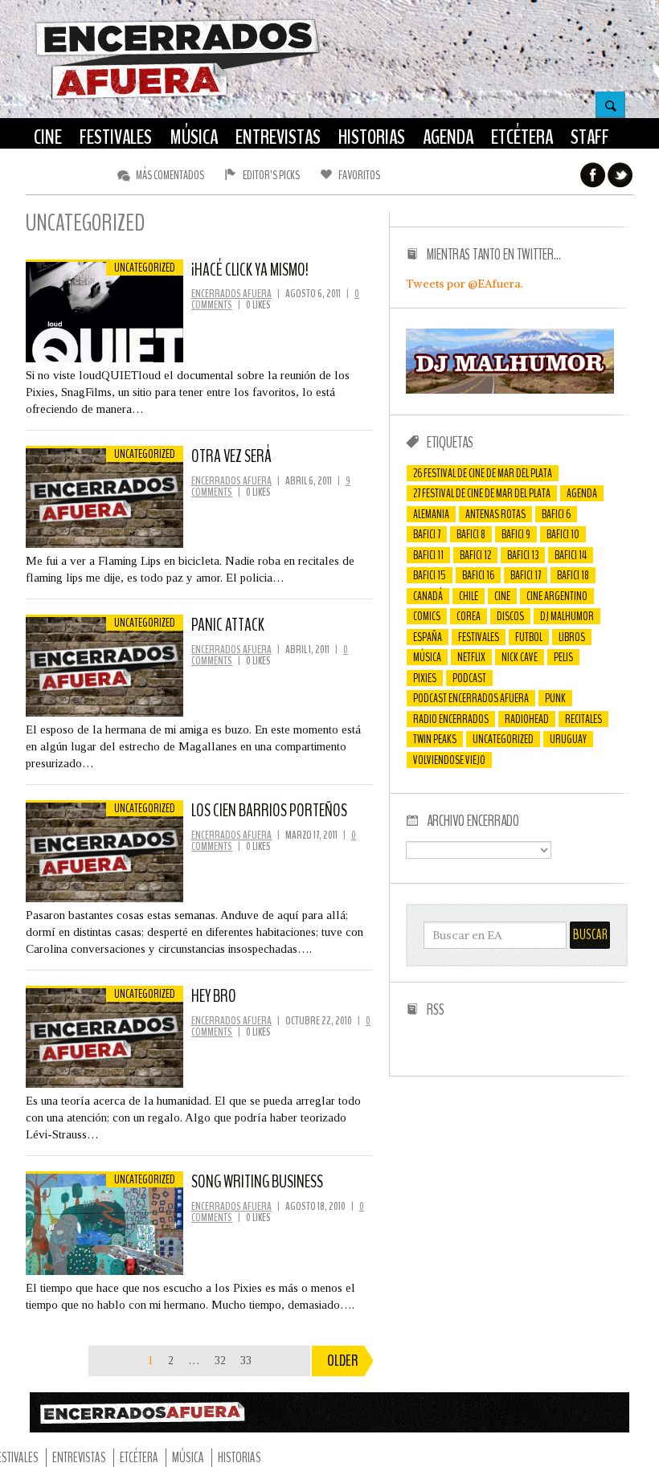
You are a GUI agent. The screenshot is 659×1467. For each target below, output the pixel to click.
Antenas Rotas (495, 514)
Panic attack (227, 625)
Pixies (424, 678)
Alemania (431, 514)
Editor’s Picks (271, 175)
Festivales (478, 637)
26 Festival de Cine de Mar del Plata (482, 473)
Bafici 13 (522, 555)
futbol (528, 637)
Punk (555, 698)
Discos (510, 616)
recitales (583, 719)
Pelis (563, 657)
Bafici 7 (426, 534)
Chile (468, 596)
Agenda (582, 493)
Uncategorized (503, 739)
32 (220, 1361)
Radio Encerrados (451, 719)
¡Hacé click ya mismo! (250, 270)
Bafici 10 (562, 534)
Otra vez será (231, 456)
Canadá (428, 596)
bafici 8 (470, 534)
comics (426, 616)
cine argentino (556, 596)
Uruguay (568, 739)
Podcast (469, 678)
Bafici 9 (515, 534)
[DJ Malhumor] (510, 389)
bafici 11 (428, 555)
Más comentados (170, 175)
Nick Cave (519, 657)
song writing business (257, 1182)
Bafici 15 (429, 575)
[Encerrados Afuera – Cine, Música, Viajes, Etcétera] (177, 97)
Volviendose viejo (449, 760)
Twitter (620, 175)
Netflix (471, 657)
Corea (468, 616)
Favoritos (359, 175)
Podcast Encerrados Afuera (471, 698)
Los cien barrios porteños (269, 811)
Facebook (593, 175)
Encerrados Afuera (231, 293)
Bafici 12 (475, 555)
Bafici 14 (571, 555)
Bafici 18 (573, 575)
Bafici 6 (556, 514)
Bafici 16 (478, 575)
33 (246, 1361)
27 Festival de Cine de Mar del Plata (482, 493)
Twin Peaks (434, 739)
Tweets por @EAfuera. (464, 283)
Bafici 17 (525, 575)
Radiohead (527, 719)
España (427, 637)
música (427, 657)
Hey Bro (213, 996)
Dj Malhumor (567, 616)
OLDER (342, 1361)
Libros (572, 637)
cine (502, 596)
